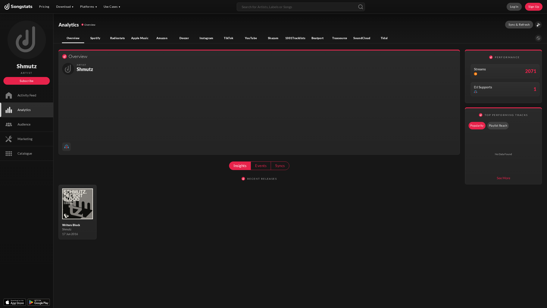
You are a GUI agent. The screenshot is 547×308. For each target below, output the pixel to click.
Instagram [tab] (206, 38)
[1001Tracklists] (66, 146)
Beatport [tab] (318, 38)
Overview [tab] (73, 38)
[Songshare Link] (538, 24)
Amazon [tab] (162, 38)
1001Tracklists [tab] (295, 38)
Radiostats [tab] (117, 38)
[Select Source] (538, 38)
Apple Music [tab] (139, 38)
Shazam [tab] (273, 38)
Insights (240, 165)
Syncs (280, 165)
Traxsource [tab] (339, 38)
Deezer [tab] (184, 38)
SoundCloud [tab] (362, 38)
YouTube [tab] (251, 38)
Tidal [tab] (384, 38)
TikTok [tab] (228, 38)
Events (260, 165)
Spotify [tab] (95, 38)
